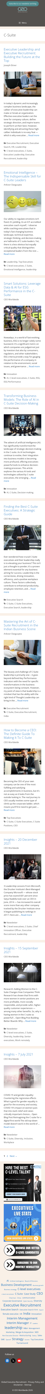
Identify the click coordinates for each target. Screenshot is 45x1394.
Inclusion (28, 1138)
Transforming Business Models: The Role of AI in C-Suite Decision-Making (21, 399)
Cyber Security (28, 1301)
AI (8, 377)
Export (41, 1310)
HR (12, 146)
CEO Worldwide (11, 299)
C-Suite (28, 150)
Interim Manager (18, 1323)
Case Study (30, 1293)
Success (27, 1340)
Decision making (25, 492)
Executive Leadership (14, 154)
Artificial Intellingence (17, 1281)
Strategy (18, 1339)
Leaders (35, 1323)
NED (36, 1332)
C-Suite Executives (23, 603)
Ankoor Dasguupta (13, 184)
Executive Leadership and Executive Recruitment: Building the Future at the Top (22, 55)
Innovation (12, 374)
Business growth (38, 1285)
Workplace (9, 1142)
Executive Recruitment (18, 143)
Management (34, 1328)
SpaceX (8, 1339)
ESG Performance (12, 381)
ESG (38, 377)
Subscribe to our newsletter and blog (22, 4)
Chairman (12, 1298)
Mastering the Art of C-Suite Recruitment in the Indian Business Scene (21, 625)
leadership (22, 158)
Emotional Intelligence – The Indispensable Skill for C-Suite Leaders (22, 176)
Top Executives (25, 261)
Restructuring (25, 1335)
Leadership (20, 146)
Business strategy (10, 1289)
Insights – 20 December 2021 (20, 841)
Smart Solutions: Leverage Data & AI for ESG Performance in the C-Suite (22, 289)
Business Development (16, 1285)
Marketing (10, 1332)
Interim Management (22, 1318)
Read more (33, 135)
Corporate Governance (12, 1301)
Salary (34, 1335)
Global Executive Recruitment (13, 1382)
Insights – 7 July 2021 (18, 1054)
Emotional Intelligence (14, 269)
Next (13, 1156)
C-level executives (15, 150)
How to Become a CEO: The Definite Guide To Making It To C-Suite (20, 734)
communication (28, 1298)
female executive (10, 1314)
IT (31, 1323)
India (6, 716)
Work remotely (22, 1040)
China (19, 1298)
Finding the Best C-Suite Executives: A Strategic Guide (21, 510)
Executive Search (15, 599)
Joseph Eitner (10, 65)
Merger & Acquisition (25, 1332)
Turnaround (22, 1343)
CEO (16, 825)
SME (3, 1339)
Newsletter (12, 922)
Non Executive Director (10, 1335)
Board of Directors (31, 1281)
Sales (40, 1335)
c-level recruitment (8, 1294)
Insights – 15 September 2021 (21, 950)
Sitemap (27, 1384)
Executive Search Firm (29, 1309)
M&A (26, 1328)
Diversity (8, 1036)
